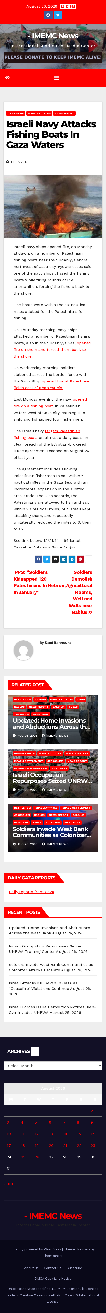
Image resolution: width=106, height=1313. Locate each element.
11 (22, 1133)
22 (79, 1145)
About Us (31, 1268)
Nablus (19, 706)
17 (9, 1145)
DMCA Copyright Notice (53, 1278)
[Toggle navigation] (56, 78)
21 (65, 1145)
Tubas (73, 706)
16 (93, 1133)
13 (51, 1133)
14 (65, 1133)
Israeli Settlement (28, 761)
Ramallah (21, 822)
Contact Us (52, 1268)
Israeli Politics (77, 753)
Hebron (40, 699)
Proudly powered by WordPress (36, 1249)
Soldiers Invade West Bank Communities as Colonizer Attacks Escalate (50, 835)
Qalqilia (58, 706)
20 (51, 1145)
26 (37, 1157)
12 (37, 1133)
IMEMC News (57, 735)
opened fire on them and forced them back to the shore (52, 350)
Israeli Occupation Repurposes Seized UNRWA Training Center (52, 781)
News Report (64, 113)
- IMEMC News (53, 35)
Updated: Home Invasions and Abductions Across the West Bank (51, 726)
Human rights (24, 753)
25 (23, 1157)
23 (93, 1145)
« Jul (8, 1184)
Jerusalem (55, 761)
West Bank (41, 714)
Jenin (81, 699)
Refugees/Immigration (30, 768)
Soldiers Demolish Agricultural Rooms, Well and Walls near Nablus (79, 592)
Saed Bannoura (58, 642)
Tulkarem (21, 714)
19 (37, 1145)
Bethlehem (22, 699)
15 (79, 1133)
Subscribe (74, 1268)
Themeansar (52, 1256)
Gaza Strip (16, 113)
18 (23, 1145)
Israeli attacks (39, 113)
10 (9, 1133)
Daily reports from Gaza (31, 891)
